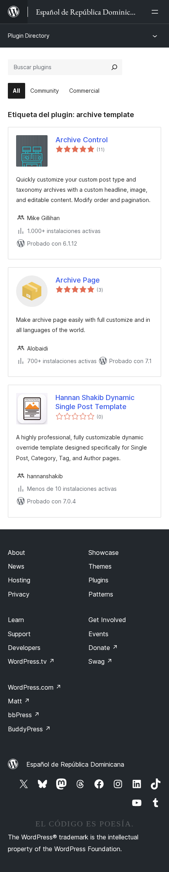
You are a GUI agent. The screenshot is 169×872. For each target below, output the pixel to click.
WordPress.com (34, 687)
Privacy (18, 594)
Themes (100, 566)
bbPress (24, 715)
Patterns (100, 594)
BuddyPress (29, 729)
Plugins (98, 580)
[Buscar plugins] (114, 67)
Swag (100, 661)
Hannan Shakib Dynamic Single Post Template (94, 402)
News (16, 566)
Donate (103, 648)
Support (19, 634)
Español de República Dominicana (75, 764)
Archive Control (81, 140)
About (16, 552)
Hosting (19, 580)
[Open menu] (156, 12)
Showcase (103, 552)
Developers (24, 648)
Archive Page (77, 280)
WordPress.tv (31, 661)
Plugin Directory (29, 35)
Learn (16, 620)
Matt (19, 701)
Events (98, 634)
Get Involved (107, 620)
